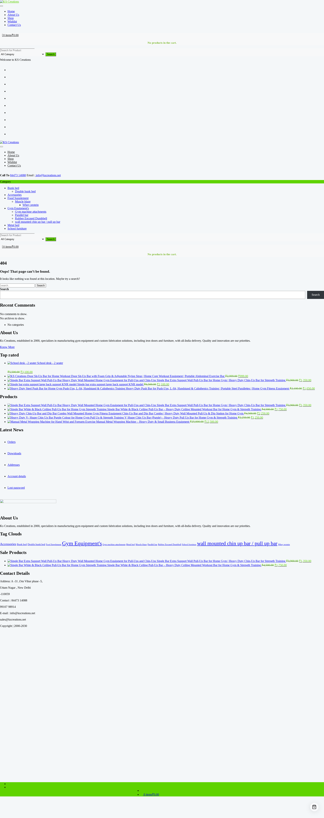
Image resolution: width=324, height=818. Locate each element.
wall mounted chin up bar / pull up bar (37, 221)
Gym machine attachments (30, 211)
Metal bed (13, 225)
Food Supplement (18, 198)
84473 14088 (18, 175)
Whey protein (30, 204)
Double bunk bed (25, 191)
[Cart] (314, 807)
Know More (7, 347)
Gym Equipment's (18, 208)
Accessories (15, 194)
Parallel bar (21, 215)
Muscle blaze (23, 201)
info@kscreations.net (48, 175)
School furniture (17, 228)
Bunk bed (13, 188)
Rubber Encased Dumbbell (31, 218)
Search (51, 54)
